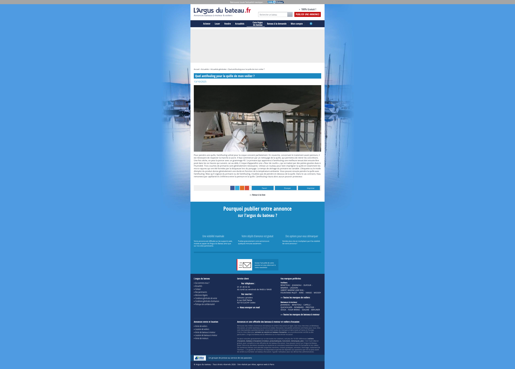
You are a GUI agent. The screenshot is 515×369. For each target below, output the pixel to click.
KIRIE (301, 292)
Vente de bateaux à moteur (205, 332)
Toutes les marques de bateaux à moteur (301, 314)
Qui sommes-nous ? (202, 282)
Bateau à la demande (276, 23)
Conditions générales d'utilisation (207, 301)
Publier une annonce (307, 14)
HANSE (309, 292)
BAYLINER (315, 310)
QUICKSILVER (286, 307)
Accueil (196, 69)
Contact (198, 289)
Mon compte (297, 23)
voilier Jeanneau (254, 328)
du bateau (258, 24)
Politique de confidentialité (205, 304)
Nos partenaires (201, 292)
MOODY (317, 292)
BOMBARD (299, 307)
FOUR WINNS (294, 310)
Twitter (237, 188)
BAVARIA (284, 288)
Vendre (227, 23)
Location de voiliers (202, 329)
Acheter (206, 23)
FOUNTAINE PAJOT (289, 292)
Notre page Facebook (291, 9)
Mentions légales (201, 295)
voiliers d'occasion (280, 326)
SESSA (283, 310)
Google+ (247, 188)
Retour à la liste (258, 194)
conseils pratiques (286, 347)
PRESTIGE (310, 307)
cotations (280, 338)
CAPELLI (307, 305)
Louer (217, 23)
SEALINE (305, 310)
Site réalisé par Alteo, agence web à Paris (255, 364)
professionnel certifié (300, 332)
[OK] (290, 14)
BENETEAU (285, 285)
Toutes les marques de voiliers (296, 297)
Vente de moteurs (201, 338)
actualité (305, 345)
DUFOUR (307, 285)
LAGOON (294, 288)
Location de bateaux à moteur (206, 335)
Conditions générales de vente (206, 298)
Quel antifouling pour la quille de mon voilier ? (246, 69)
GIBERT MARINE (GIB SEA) (292, 290)
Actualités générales (218, 69)
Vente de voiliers (201, 326)
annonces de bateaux (263, 326)
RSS (242, 188)
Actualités (239, 23)
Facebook (232, 188)
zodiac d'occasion (277, 328)
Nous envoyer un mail (250, 307)
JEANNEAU (296, 285)
